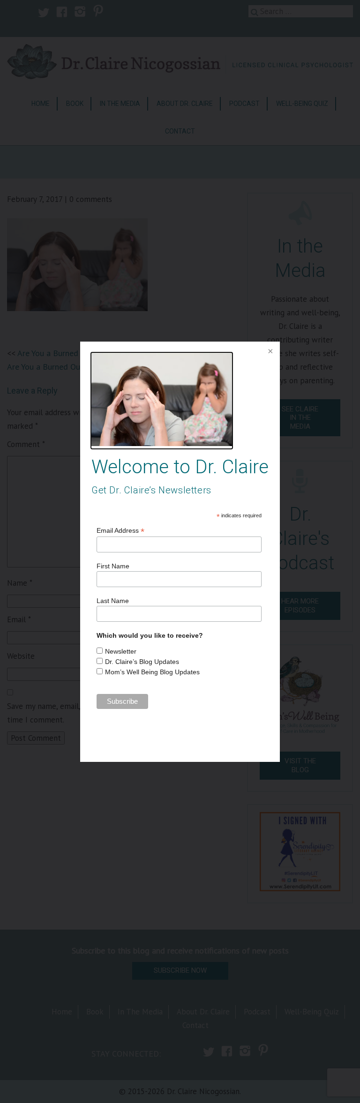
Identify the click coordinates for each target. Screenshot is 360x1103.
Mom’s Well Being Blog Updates (152, 672)
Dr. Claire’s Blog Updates (142, 661)
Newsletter (120, 651)
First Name (113, 566)
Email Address (120, 530)
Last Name (113, 600)
